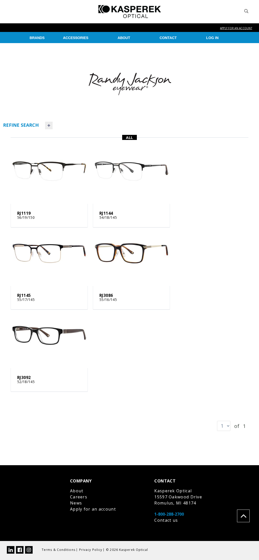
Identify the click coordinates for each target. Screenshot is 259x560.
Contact (168, 38)
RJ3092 (24, 377)
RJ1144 (106, 213)
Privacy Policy (90, 550)
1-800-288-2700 (169, 514)
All (129, 137)
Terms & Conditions (58, 550)
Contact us (166, 520)
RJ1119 (24, 213)
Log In (212, 38)
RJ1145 (24, 295)
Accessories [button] (75, 38)
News (76, 503)
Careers (78, 497)
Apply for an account (236, 28)
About (124, 38)
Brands (37, 38)
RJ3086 (106, 295)
